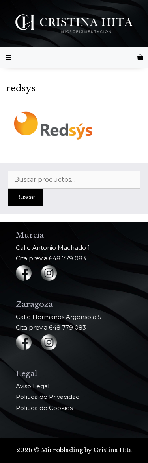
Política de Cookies (44, 407)
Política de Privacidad (48, 396)
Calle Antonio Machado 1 (53, 247)
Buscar (25, 197)
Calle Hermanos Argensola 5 (58, 317)
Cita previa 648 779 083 (51, 258)
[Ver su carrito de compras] (140, 57)
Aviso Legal (32, 386)
